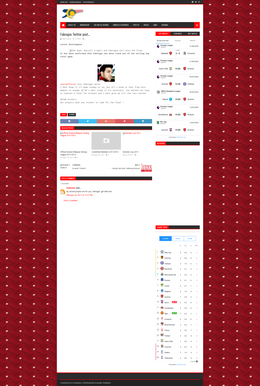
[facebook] (192, 2)
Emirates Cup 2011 (131, 152)
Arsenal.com (63, 2)
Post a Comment (70, 200)
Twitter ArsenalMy (88, 2)
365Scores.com (181, 137)
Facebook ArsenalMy (75, 2)
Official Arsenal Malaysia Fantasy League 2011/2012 (73, 153)
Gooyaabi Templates (103, 383)
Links (155, 24)
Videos (146, 24)
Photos (136, 24)
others (71, 114)
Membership (84, 24)
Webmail (165, 24)
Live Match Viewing (101, 24)
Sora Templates (75, 383)
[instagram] (199, 2)
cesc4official (68, 84)
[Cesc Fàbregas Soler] (106, 81)
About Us (72, 24)
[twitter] (195, 2)
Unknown (70, 188)
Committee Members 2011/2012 (105, 152)
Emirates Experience (121, 24)
